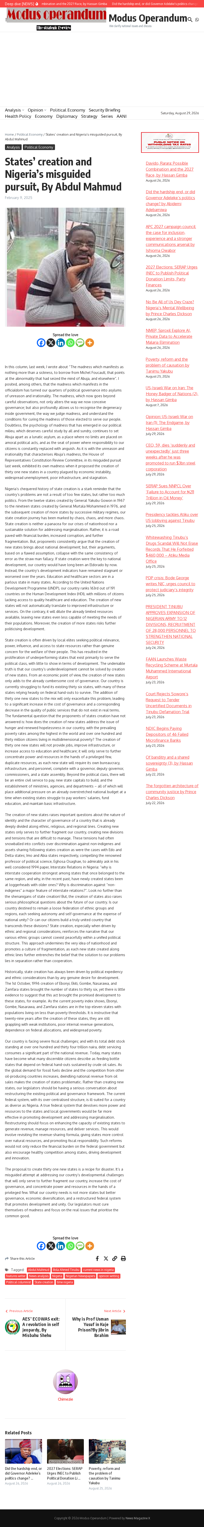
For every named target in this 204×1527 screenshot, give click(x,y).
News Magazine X (138, 1518)
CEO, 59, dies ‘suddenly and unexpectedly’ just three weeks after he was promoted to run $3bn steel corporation (170, 457)
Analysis (13, 110)
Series (107, 116)
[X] (51, 342)
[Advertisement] (102, 69)
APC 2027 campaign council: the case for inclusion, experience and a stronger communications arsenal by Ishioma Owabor (171, 238)
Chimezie (65, 1399)
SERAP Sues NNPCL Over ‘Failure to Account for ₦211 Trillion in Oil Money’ (170, 491)
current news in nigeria (98, 1270)
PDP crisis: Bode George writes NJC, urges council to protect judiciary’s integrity (170, 583)
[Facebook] (41, 342)
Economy (43, 116)
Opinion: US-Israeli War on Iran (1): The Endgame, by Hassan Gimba (169, 422)
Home (9, 134)
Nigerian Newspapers (80, 1276)
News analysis (39, 1276)
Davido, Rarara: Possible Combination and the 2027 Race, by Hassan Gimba (170, 169)
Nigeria (57, 1276)
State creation (44, 1282)
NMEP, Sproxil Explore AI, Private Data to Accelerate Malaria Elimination (169, 336)
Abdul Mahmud (38, 1270)
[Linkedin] (60, 342)
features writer (15, 1276)
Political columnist (18, 1282)
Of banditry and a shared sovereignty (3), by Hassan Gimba (169, 763)
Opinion (35, 110)
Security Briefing (104, 110)
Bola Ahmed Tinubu (66, 1270)
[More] (89, 342)
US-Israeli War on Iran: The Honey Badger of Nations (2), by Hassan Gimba (172, 393)
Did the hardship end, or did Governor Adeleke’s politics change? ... (23, 1473)
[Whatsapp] (70, 342)
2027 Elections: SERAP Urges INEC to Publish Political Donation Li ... (65, 1473)
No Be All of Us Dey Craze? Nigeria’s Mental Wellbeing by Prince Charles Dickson (170, 307)
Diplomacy (66, 116)
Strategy (89, 116)
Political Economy (67, 110)
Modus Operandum (148, 17)
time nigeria (65, 1282)
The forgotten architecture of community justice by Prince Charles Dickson (172, 791)
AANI (122, 116)
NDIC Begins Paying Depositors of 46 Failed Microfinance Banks (167, 734)
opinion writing (109, 1276)
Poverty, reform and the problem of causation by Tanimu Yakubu (104, 1475)
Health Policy (18, 116)
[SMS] (80, 342)
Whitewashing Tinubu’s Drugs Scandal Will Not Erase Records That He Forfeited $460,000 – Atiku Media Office (172, 549)
